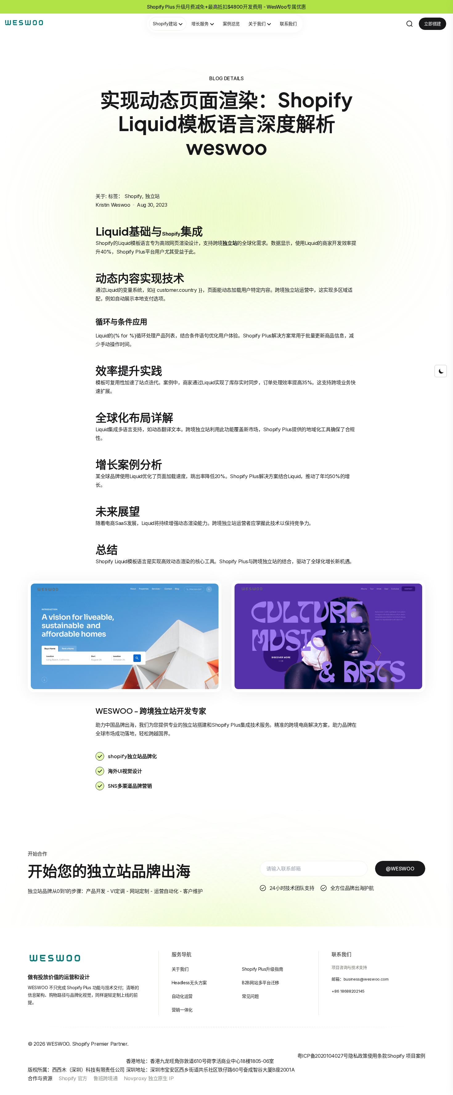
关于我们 (257, 23)
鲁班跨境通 (105, 1078)
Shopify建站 (165, 23)
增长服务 (200, 23)
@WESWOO (400, 869)
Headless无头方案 (189, 982)
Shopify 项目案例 (406, 1056)
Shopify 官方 (73, 1078)
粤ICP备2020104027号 (322, 1056)
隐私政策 (358, 1056)
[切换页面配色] (441, 371)
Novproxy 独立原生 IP (149, 1078)
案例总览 (231, 23)
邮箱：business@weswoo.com (360, 979)
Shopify (133, 196)
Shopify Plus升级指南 (262, 969)
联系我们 (288, 23)
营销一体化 (182, 1009)
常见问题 (250, 996)
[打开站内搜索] (409, 24)
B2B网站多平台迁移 (260, 982)
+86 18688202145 (348, 991)
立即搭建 (432, 23)
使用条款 (377, 1056)
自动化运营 (182, 996)
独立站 (152, 196)
